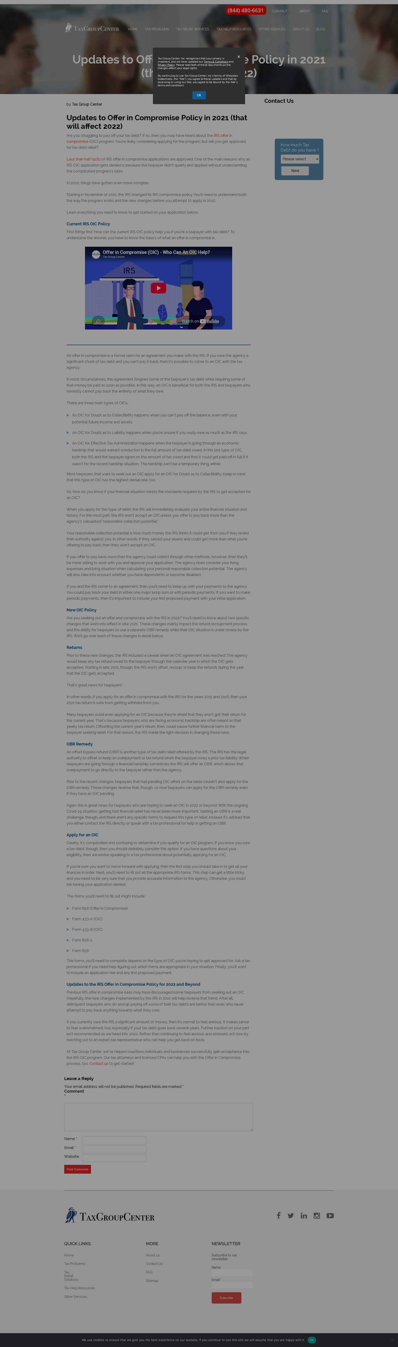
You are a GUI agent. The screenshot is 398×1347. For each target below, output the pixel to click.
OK (199, 95)
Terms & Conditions (216, 61)
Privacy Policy (166, 64)
